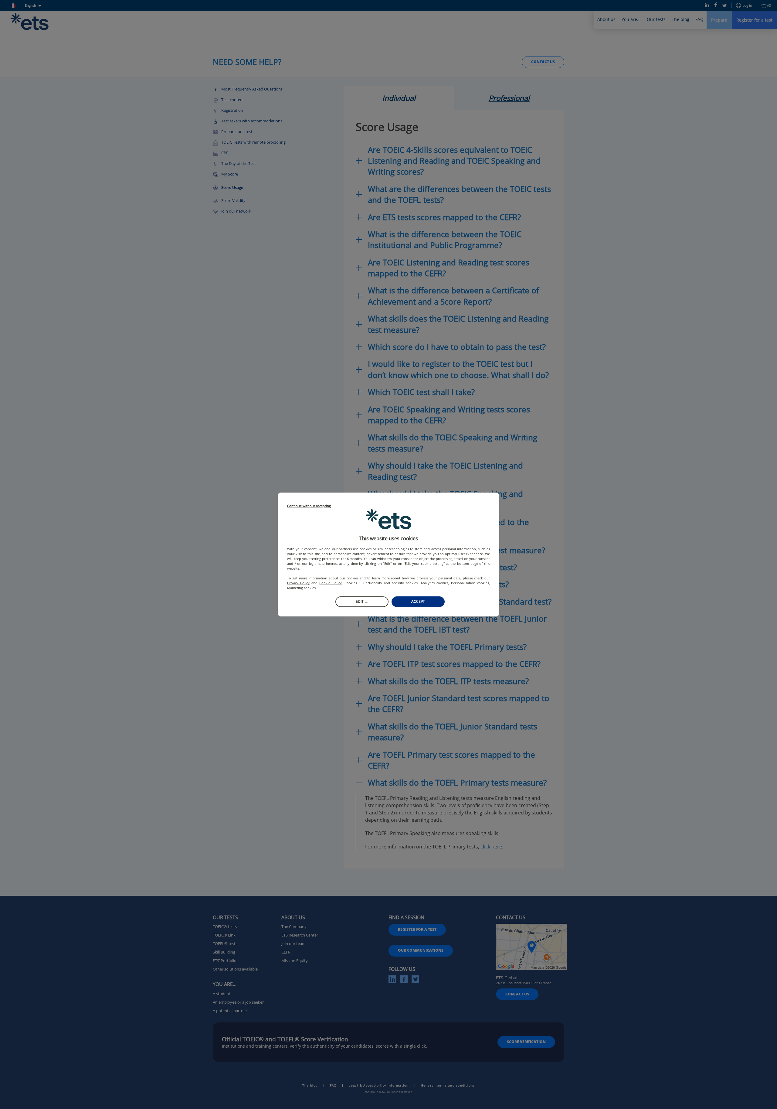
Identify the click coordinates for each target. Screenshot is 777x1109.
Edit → (362, 601)
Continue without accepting (309, 506)
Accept (418, 601)
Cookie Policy (330, 583)
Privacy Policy (298, 583)
